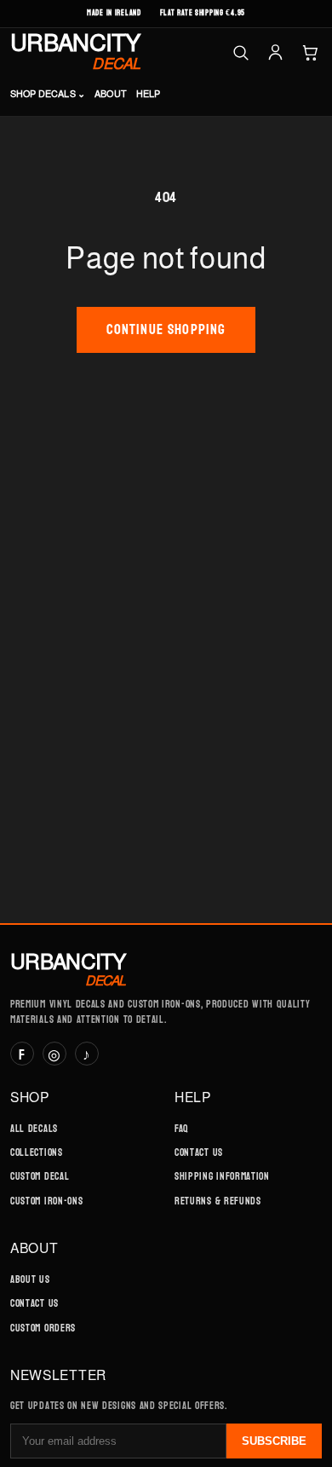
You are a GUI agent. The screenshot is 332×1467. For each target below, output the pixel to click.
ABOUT (110, 94)
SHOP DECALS (47, 94)
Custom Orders (43, 1328)
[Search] (240, 52)
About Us (30, 1279)
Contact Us (199, 1152)
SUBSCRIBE (274, 1441)
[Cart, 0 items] (310, 52)
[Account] (275, 52)
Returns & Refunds (218, 1201)
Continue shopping (166, 329)
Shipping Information (222, 1176)
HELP (148, 94)
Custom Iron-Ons (46, 1201)
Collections (36, 1152)
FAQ (182, 1128)
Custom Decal (39, 1176)
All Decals (34, 1128)
